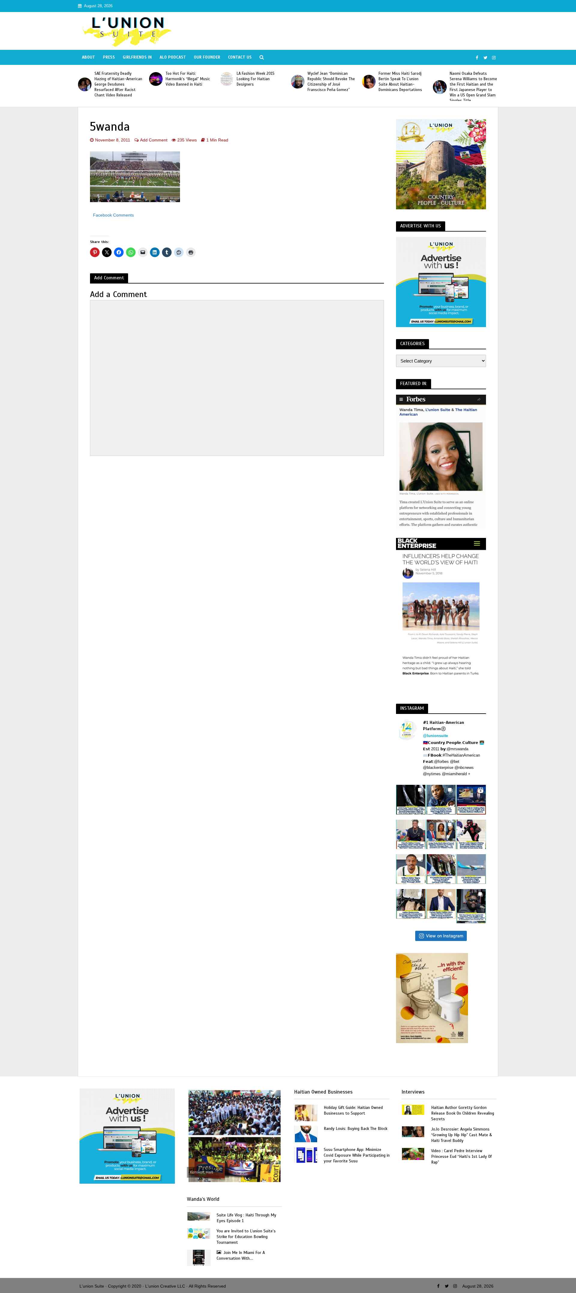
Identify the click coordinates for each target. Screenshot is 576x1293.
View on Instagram (444, 935)
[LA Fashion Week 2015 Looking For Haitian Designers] (226, 79)
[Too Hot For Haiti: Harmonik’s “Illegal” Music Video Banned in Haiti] (156, 79)
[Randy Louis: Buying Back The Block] (306, 1133)
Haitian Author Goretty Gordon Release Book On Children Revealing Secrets (462, 1113)
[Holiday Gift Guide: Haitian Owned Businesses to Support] (306, 1112)
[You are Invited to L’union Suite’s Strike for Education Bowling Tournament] (199, 1233)
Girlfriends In (137, 57)
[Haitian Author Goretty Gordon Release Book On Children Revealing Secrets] (413, 1109)
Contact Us (240, 57)
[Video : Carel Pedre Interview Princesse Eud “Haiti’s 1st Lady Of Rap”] (413, 1153)
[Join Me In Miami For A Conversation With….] (199, 1257)
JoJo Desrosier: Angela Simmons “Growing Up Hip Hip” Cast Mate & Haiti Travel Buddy (461, 1135)
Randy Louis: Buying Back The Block (355, 1128)
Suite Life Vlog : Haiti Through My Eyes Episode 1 (246, 1218)
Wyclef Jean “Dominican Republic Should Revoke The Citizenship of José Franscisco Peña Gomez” (331, 81)
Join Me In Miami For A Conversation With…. (241, 1255)
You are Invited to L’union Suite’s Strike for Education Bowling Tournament (246, 1236)
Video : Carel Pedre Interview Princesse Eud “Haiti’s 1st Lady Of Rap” (461, 1156)
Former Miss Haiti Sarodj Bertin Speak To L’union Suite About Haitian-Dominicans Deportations (400, 81)
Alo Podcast (173, 57)
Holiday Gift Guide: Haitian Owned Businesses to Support (353, 1110)
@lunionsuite (435, 735)
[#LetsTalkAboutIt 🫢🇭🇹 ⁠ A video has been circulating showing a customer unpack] (411, 904)
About (88, 57)
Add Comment (153, 140)
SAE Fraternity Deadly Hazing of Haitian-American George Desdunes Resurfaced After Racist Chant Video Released (118, 84)
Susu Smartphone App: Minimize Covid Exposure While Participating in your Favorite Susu (357, 1155)
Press (109, 57)
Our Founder (207, 57)
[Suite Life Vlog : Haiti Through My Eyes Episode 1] (199, 1216)
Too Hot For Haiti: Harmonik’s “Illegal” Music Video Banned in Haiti (188, 79)
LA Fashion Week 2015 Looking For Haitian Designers (255, 79)
